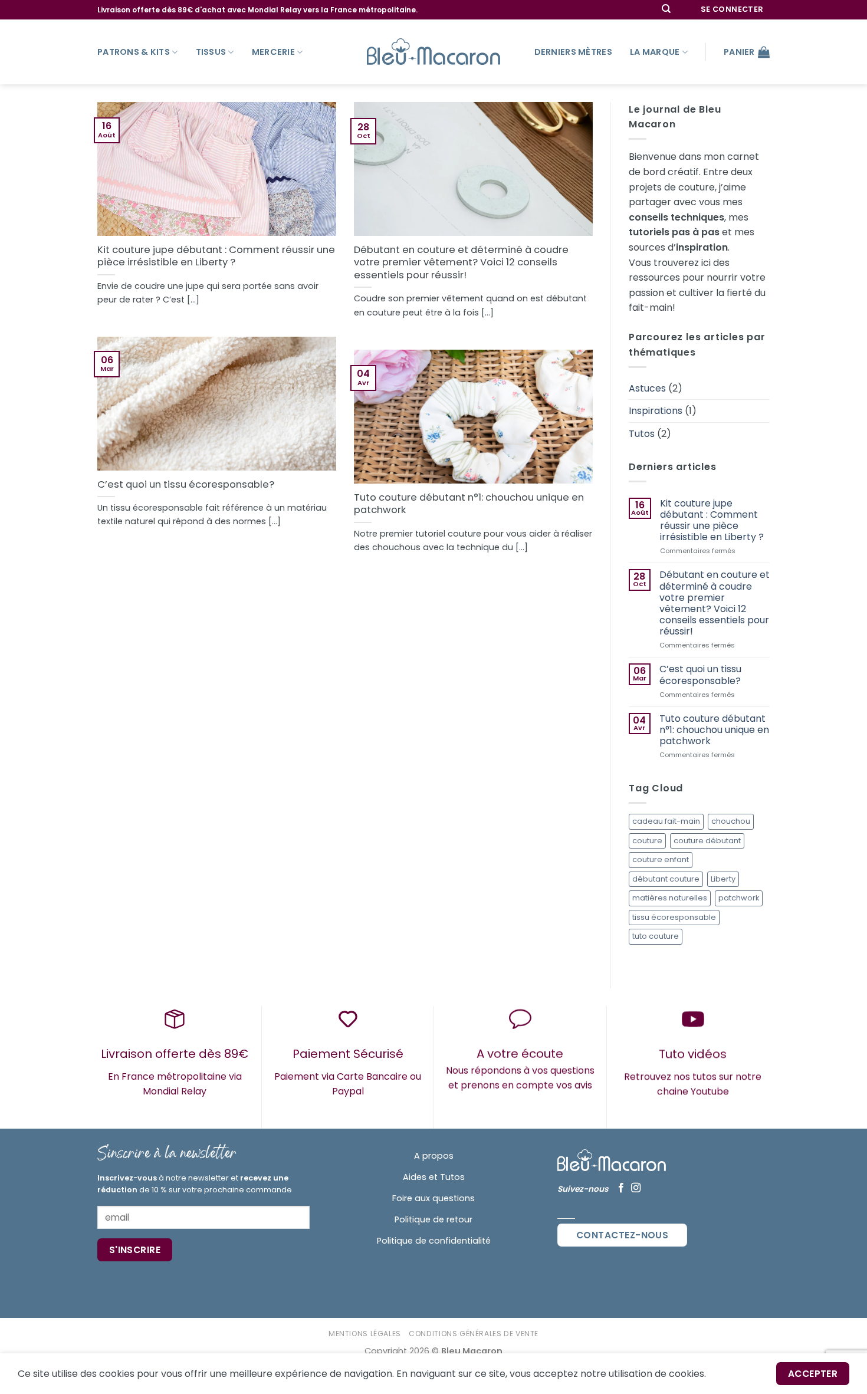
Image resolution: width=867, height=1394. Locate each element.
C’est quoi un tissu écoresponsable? (185, 484)
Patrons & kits (133, 52)
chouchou (730, 821)
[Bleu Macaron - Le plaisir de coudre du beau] (433, 51)
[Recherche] (666, 9)
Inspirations (655, 410)
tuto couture (655, 936)
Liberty (723, 879)
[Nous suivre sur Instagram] (636, 1188)
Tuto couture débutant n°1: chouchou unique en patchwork (469, 504)
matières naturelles (669, 898)
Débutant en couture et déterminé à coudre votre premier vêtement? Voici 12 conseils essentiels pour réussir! (461, 263)
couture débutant (707, 841)
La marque (655, 52)
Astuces (647, 388)
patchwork (738, 898)
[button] (732, 9)
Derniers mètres (573, 52)
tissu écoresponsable (674, 917)
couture (647, 841)
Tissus (211, 52)
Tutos (642, 433)
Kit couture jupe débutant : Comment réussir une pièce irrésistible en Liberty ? (216, 256)
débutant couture (665, 879)
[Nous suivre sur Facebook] (621, 1188)
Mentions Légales (365, 1334)
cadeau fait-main (666, 821)
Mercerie (273, 52)
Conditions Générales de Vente (473, 1334)
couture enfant (660, 859)
